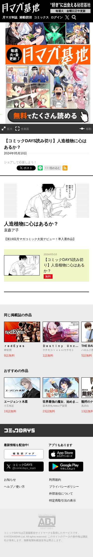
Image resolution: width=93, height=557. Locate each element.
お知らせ (10, 479)
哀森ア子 (11, 230)
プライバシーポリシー (64, 486)
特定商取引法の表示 (62, 500)
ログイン (57, 17)
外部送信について (61, 493)
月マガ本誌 (9, 17)
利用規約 (55, 479)
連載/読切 (25, 17)
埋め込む (54, 168)
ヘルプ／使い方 (14, 486)
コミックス (41, 17)
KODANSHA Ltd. (16, 536)
